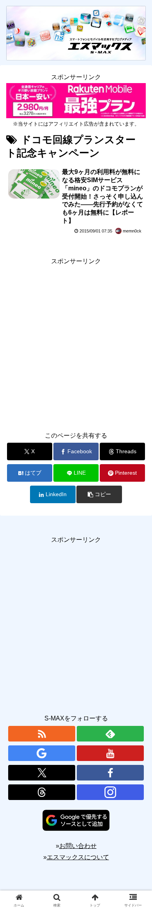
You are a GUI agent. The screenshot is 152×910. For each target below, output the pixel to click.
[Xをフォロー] (41, 773)
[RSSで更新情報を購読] (41, 733)
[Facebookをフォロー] (110, 773)
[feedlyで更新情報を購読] (110, 733)
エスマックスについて (78, 857)
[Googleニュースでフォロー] (41, 753)
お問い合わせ (78, 846)
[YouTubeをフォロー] (110, 753)
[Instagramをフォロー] (110, 792)
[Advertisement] (76, 343)
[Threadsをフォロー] (41, 792)
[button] (99, 494)
